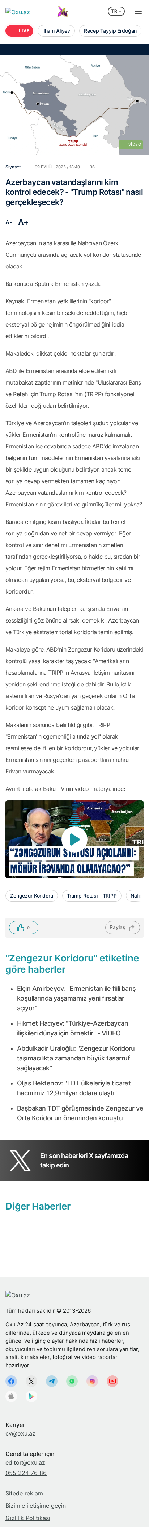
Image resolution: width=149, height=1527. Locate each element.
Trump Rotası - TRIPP (92, 895)
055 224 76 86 (26, 1473)
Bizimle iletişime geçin (35, 1505)
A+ (23, 222)
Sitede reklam (24, 1493)
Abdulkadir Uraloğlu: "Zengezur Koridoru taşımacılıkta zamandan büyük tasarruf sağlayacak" (76, 1058)
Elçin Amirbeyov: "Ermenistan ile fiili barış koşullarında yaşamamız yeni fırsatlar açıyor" (76, 998)
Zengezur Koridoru (31, 895)
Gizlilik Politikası (27, 1518)
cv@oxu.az (20, 1433)
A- (8, 222)
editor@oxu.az (25, 1462)
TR (114, 11)
